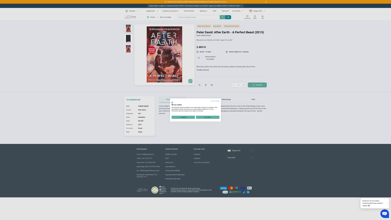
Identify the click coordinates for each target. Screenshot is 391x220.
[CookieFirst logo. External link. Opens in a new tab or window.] (172, 103)
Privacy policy (215, 101)
